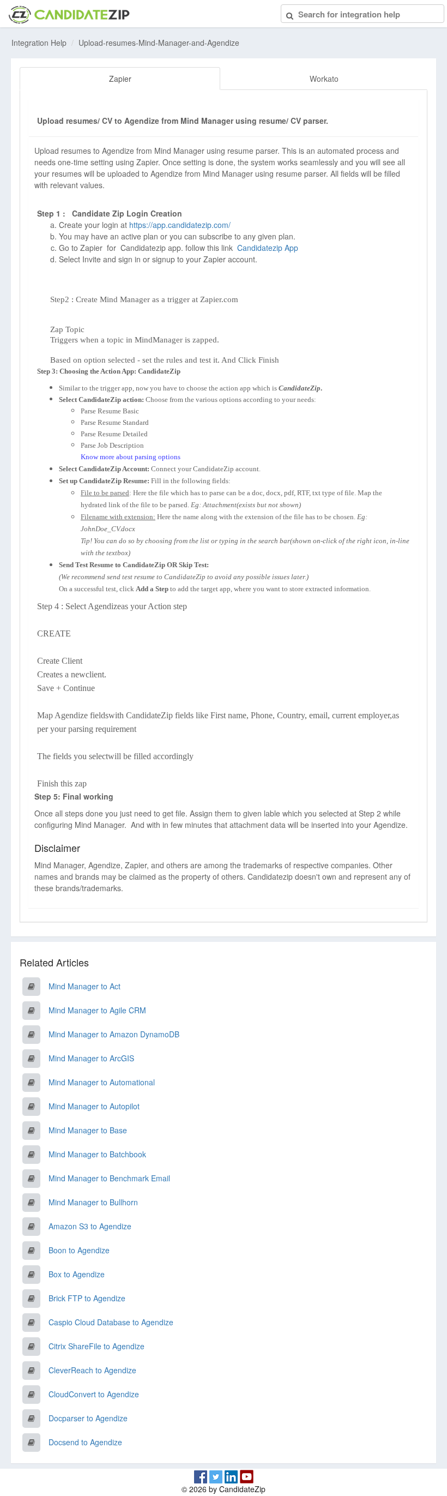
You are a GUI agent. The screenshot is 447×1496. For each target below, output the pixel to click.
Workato (324, 78)
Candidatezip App (268, 247)
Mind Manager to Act (84, 986)
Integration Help (39, 42)
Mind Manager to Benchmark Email (109, 1178)
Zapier (120, 78)
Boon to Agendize (79, 1250)
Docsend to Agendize (85, 1442)
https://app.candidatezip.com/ (180, 224)
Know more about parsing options (130, 457)
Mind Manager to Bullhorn (93, 1202)
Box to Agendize (77, 1274)
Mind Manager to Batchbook (97, 1154)
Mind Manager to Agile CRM (97, 1010)
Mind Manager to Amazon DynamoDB (114, 1034)
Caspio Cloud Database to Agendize (111, 1322)
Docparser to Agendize (88, 1418)
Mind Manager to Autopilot (94, 1106)
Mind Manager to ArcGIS (91, 1058)
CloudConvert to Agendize (94, 1394)
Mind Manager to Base (88, 1130)
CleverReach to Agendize (92, 1370)
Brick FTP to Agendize (87, 1298)
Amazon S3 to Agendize (90, 1226)
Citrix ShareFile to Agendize (96, 1346)
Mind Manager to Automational (102, 1082)
